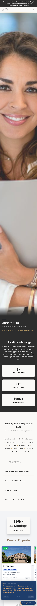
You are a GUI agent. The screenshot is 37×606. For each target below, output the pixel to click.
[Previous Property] (4, 564)
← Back (6, 596)
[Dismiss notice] (35, 3)
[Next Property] (33, 564)
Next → (31, 596)
